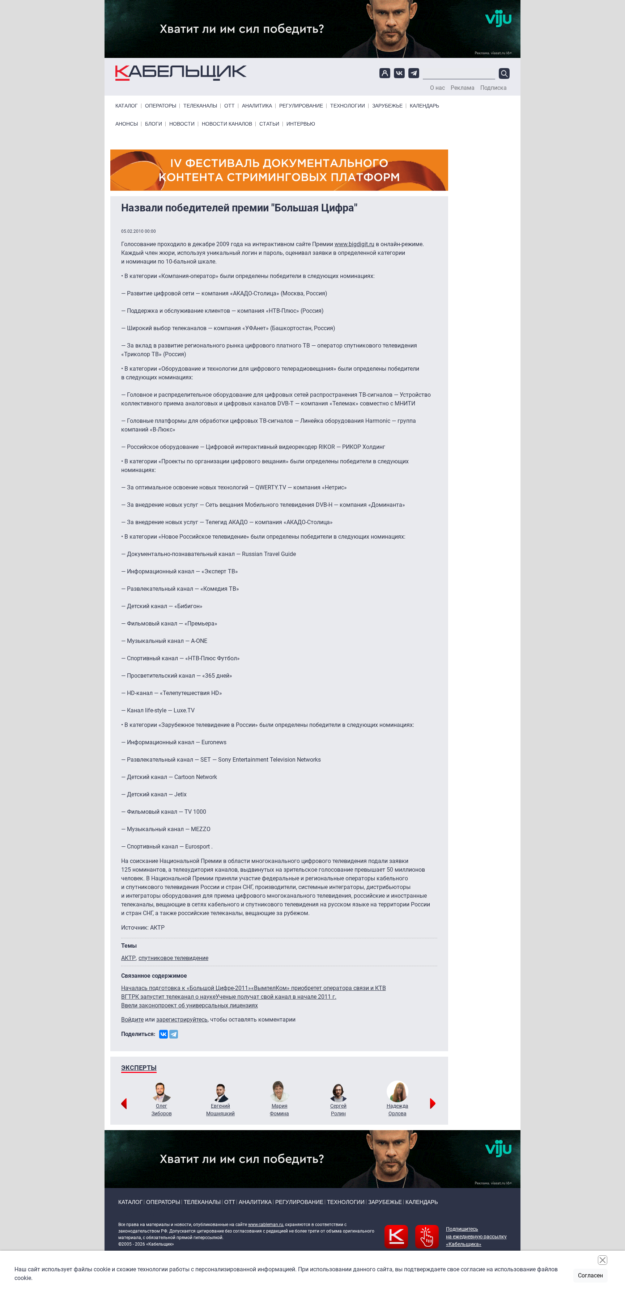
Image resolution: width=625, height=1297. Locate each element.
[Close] (602, 1260)
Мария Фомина (279, 1109)
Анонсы (126, 124)
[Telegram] (173, 1034)
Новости (182, 124)
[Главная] (181, 73)
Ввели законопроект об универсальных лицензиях (189, 1005)
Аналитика (257, 106)
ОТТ (229, 106)
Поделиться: (138, 1034)
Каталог (126, 106)
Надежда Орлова (397, 1109)
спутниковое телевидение (173, 958)
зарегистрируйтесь (182, 1019)
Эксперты (139, 1067)
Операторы (160, 106)
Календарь (424, 106)
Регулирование (301, 106)
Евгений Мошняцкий (220, 1109)
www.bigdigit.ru (354, 244)
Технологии (347, 106)
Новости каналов (227, 124)
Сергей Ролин (338, 1109)
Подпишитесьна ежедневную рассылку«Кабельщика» (476, 1236)
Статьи (269, 124)
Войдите (132, 1019)
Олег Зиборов (162, 1109)
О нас (437, 88)
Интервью (300, 124)
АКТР (128, 958)
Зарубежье (387, 106)
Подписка (493, 88)
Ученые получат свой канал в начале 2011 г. (276, 996)
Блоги (153, 124)
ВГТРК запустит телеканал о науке (168, 996)
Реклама (463, 88)
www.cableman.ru (265, 1224)
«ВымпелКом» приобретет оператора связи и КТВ (318, 988)
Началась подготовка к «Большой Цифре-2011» (186, 988)
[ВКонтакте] (163, 1034)
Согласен (590, 1275)
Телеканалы (200, 106)
